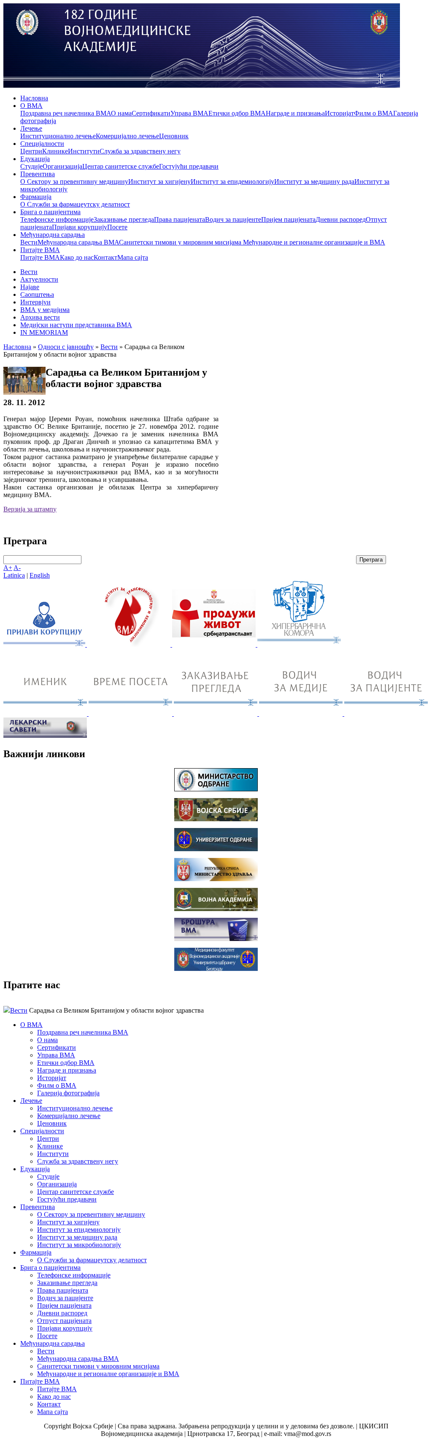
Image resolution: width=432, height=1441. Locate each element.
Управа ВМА (189, 113)
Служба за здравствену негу (140, 151)
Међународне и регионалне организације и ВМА (314, 242)
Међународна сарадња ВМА (78, 242)
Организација (62, 166)
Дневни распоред (341, 219)
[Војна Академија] (216, 908)
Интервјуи (35, 302)
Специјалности (42, 143)
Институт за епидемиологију (232, 181)
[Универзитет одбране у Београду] (216, 848)
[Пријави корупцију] (45, 644)
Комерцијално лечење (127, 136)
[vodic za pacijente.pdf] (386, 713)
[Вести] (129, 644)
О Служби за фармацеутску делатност (75, 204)
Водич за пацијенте (233, 219)
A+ (7, 567)
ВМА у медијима (45, 309)
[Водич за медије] (301, 713)
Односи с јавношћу (66, 346)
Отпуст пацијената (64, 1320)
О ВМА (31, 105)
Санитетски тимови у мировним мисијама (181, 242)
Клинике (55, 151)
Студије (31, 166)
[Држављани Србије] (216, 713)
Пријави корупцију (79, 227)
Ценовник (174, 136)
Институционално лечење (58, 136)
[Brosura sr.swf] (216, 938)
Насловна (34, 98)
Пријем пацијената (288, 219)
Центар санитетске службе (120, 166)
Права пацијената (179, 219)
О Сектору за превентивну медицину (74, 181)
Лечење (31, 128)
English (40, 575)
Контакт (105, 257)
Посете (117, 227)
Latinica (14, 575)
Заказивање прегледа (124, 219)
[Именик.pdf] (46, 713)
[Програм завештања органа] (214, 644)
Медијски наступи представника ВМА (76, 324)
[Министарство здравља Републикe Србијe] (216, 878)
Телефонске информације (57, 219)
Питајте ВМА (40, 249)
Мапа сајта (132, 257)
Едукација (35, 158)
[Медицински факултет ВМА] (216, 968)
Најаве (29, 286)
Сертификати (151, 113)
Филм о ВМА (373, 113)
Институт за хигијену (159, 181)
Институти (84, 151)
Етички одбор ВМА (237, 113)
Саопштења (37, 294)
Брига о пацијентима (50, 211)
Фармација (35, 196)
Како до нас (77, 257)
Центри (31, 151)
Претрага (371, 560)
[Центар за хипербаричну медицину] (299, 644)
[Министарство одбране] (216, 789)
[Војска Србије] (216, 819)
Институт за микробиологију (79, 1244)
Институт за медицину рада (314, 181)
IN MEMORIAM (44, 332)
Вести (29, 242)
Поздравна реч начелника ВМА (65, 113)
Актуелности (39, 279)
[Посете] (131, 713)
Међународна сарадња (52, 234)
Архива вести (40, 317)
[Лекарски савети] (45, 735)
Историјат (339, 113)
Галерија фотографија (68, 1093)
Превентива (37, 173)
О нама (121, 113)
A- (17, 567)
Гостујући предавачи (189, 166)
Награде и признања (295, 113)
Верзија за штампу (30, 509)
